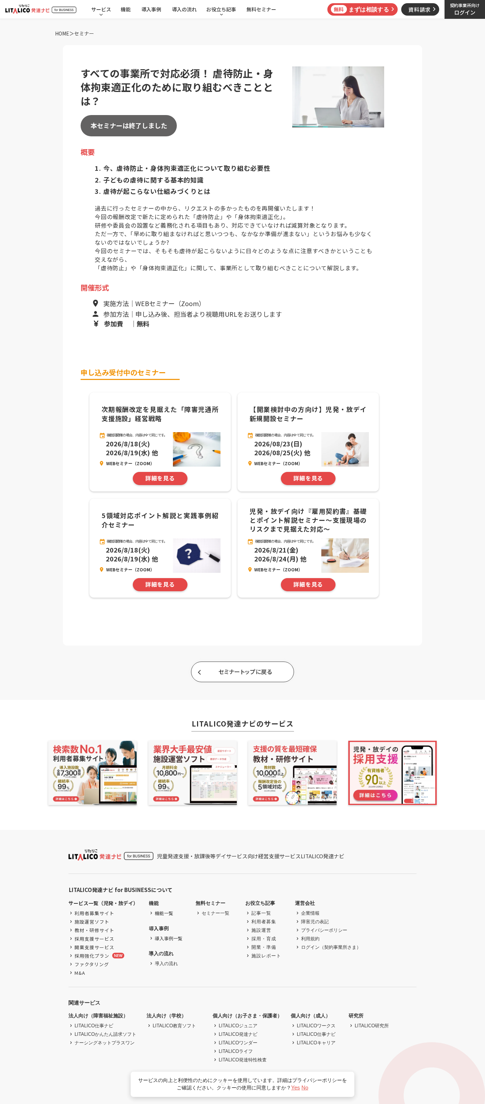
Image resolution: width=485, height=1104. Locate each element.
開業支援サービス (94, 947)
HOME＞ (64, 33)
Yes (295, 1087)
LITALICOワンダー (238, 1042)
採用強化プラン (92, 955)
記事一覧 (261, 913)
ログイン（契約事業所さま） (331, 947)
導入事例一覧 (168, 938)
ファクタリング (92, 964)
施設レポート (266, 955)
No (304, 1087)
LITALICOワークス (316, 1025)
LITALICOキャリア (316, 1042)
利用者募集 (263, 921)
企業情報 (310, 913)
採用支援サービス (94, 938)
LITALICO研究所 (372, 1025)
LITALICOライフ (236, 1051)
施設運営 (261, 930)
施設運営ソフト (92, 921)
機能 (126, 9)
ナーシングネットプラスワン (105, 1042)
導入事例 (151, 9)
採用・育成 (263, 938)
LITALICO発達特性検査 (243, 1059)
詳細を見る (160, 478)
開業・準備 (263, 947)
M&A (80, 972)
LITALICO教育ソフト (174, 1025)
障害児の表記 (315, 921)
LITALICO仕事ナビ (94, 1025)
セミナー (84, 33)
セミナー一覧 (215, 913)
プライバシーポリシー (324, 930)
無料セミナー (261, 9)
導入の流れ (184, 9)
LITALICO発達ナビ (238, 1034)
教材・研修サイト (94, 930)
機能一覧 (164, 913)
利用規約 (310, 938)
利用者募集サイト (94, 913)
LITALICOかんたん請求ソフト (105, 1034)
